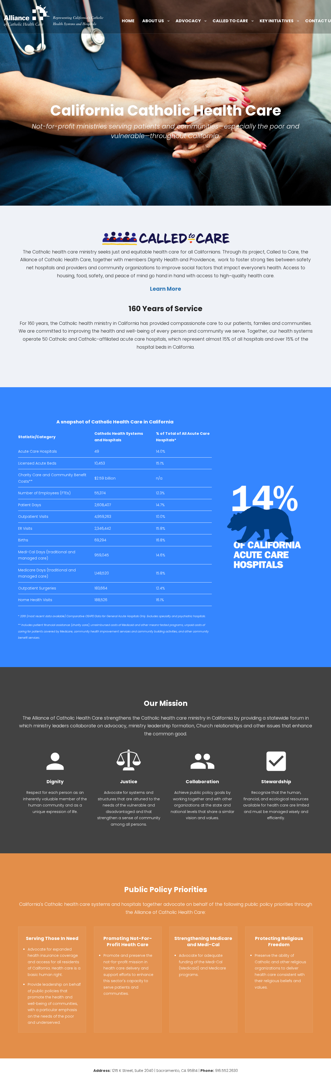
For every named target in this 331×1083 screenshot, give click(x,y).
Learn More (165, 289)
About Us (153, 21)
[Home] (27, 14)
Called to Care (230, 21)
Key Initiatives (277, 21)
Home (128, 21)
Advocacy (188, 21)
